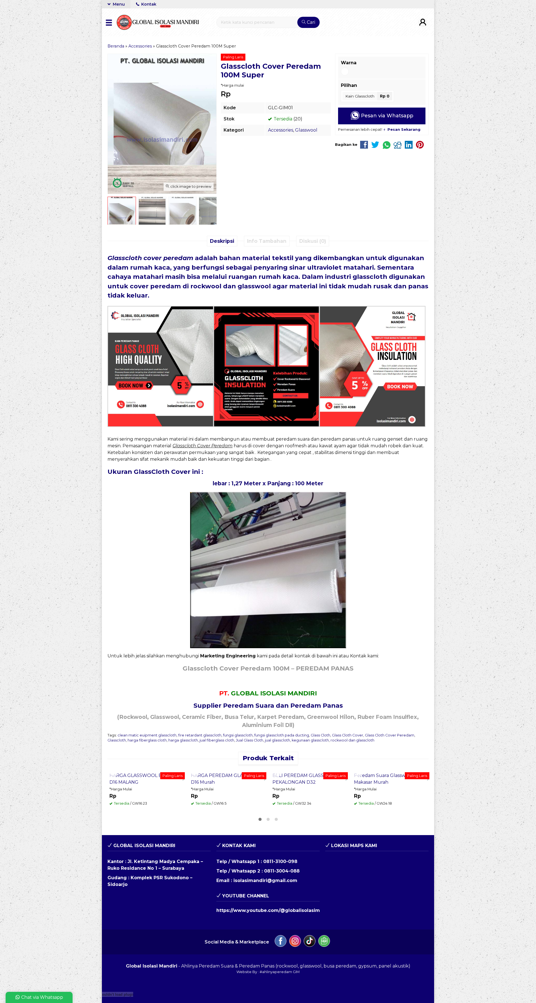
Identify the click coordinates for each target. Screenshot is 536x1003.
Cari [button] (310, 22)
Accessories (280, 130)
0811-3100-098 (280, 934)
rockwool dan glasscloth (352, 740)
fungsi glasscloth (238, 735)
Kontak (148, 4)
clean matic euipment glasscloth (147, 735)
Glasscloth (116, 740)
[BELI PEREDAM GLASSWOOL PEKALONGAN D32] (309, 805)
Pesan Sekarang (132, 838)
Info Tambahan (266, 241)
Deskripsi (222, 241)
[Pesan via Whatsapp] (114, 773)
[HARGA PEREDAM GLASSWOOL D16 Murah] (227, 805)
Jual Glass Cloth (249, 740)
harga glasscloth (183, 740)
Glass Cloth (320, 735)
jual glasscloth (277, 740)
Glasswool (306, 130)
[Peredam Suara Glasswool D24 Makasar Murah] (390, 805)
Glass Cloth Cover (347, 735)
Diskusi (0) (312, 241)
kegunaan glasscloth (310, 740)
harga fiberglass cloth (147, 740)
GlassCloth (151, 472)
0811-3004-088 (282, 944)
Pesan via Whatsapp (386, 115)
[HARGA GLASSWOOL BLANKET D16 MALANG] (146, 805)
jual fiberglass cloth (217, 740)
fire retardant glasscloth (199, 735)
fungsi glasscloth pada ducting (281, 735)
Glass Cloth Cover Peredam (389, 735)
